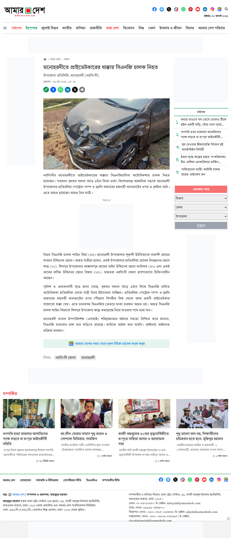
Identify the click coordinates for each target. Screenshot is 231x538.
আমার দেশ (9, 480)
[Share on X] (75, 90)
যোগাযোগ (25, 480)
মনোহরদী (88, 358)
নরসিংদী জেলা (66, 358)
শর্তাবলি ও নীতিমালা (47, 480)
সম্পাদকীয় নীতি (111, 480)
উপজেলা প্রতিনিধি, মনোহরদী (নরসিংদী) (71, 75)
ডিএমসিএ (91, 480)
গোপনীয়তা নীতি (72, 480)
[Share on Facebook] (53, 90)
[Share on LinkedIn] (68, 90)
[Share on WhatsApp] (60, 90)
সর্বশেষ (201, 112)
